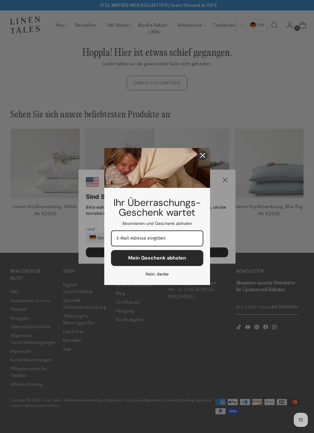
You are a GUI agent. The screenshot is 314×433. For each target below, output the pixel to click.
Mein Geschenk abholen (157, 258)
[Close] (202, 155)
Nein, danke (157, 274)
